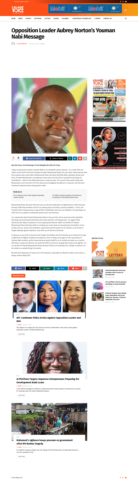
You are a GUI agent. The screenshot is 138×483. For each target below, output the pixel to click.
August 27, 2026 (27, 324)
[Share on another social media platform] (85, 158)
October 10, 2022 (34, 43)
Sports (28, 18)
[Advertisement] (69, 61)
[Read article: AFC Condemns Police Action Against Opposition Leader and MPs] (49, 299)
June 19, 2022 (109, 286)
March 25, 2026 (110, 277)
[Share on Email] (80, 158)
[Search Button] (126, 18)
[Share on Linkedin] (75, 158)
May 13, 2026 (97, 264)
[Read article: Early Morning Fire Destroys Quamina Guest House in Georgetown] (98, 273)
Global (56, 18)
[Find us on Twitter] (123, 1)
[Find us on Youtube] (126, 1)
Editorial (38, 18)
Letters (47, 18)
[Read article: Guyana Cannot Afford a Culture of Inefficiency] (109, 253)
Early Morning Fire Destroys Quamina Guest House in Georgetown (115, 272)
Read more (22, 334)
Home (13, 18)
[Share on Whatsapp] (70, 158)
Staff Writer (22, 43)
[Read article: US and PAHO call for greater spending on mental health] (98, 285)
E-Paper (97, 18)
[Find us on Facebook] (120, 1)
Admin (19, 324)
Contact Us (107, 18)
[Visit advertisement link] (109, 100)
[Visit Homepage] (17, 10)
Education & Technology (82, 18)
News (20, 18)
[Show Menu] (126, 10)
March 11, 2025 (110, 302)
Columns (65, 18)
